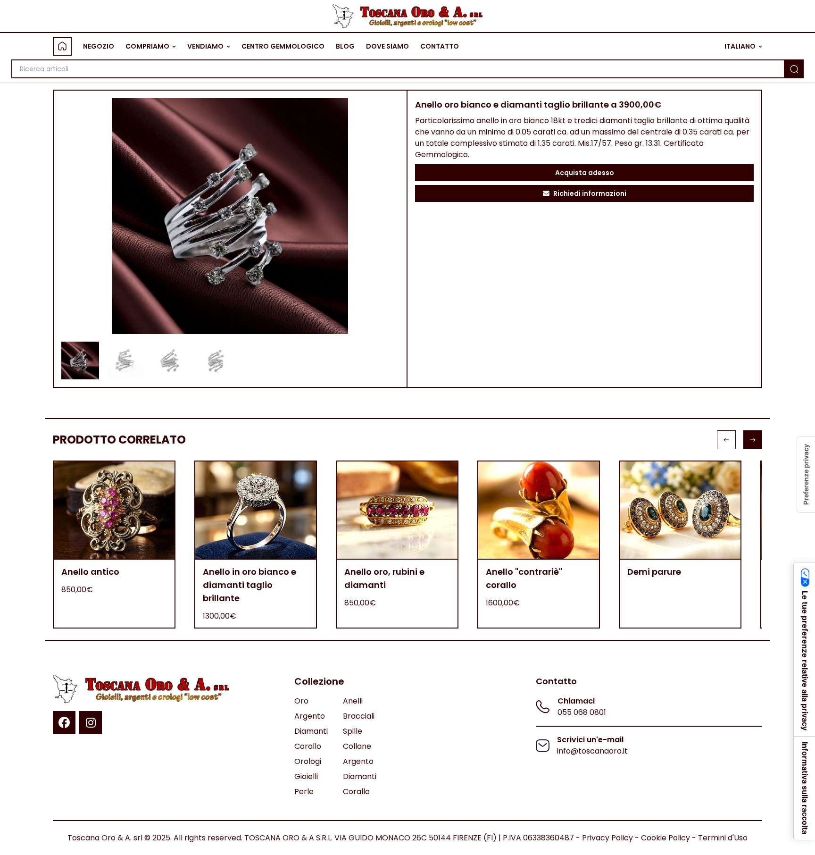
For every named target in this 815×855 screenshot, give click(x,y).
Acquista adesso (584, 172)
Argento (309, 716)
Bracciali (358, 716)
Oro (301, 701)
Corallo (307, 746)
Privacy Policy (607, 837)
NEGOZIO (98, 46)
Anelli (353, 701)
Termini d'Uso (723, 837)
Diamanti (311, 731)
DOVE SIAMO (387, 46)
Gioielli (306, 776)
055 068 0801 (581, 712)
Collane (357, 746)
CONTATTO (439, 46)
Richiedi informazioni (589, 193)
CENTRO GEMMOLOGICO (282, 46)
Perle (304, 791)
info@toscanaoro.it (592, 751)
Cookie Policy (665, 837)
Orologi (307, 761)
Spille (352, 731)
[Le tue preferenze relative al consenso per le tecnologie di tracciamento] (806, 474)
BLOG (345, 46)
